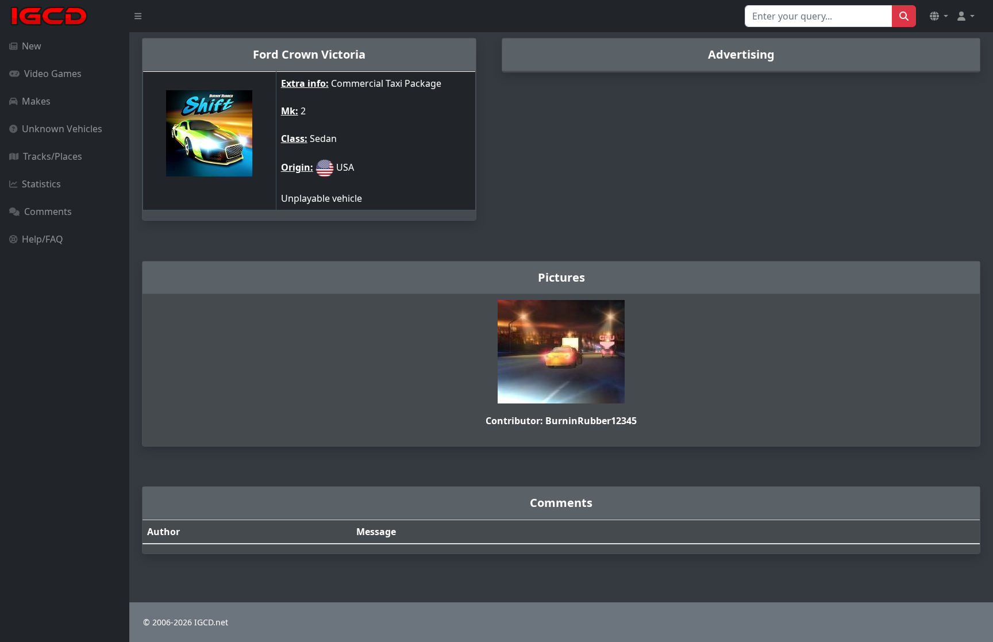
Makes (36, 101)
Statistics (41, 184)
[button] (939, 16)
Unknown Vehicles (62, 128)
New (31, 46)
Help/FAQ (42, 239)
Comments (48, 211)
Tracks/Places (52, 156)
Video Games (53, 73)
